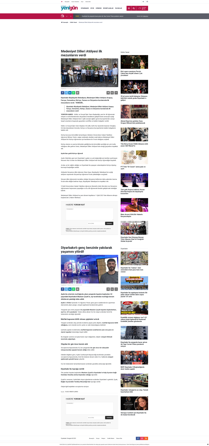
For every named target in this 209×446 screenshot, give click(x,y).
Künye (97, 438)
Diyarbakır (85, 8)
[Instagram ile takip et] (142, 438)
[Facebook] (62, 92)
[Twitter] (66, 92)
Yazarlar (118, 8)
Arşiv (82, 1)
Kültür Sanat (73, 22)
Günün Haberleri (75, 1)
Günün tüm (142, 16)
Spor (92, 8)
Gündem (98, 8)
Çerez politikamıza (140, 444)
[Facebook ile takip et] (138, 438)
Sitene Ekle (88, 1)
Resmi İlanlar (108, 8)
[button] (108, 92)
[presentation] (67, 16)
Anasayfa (65, 22)
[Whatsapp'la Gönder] (73, 92)
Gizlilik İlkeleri (110, 438)
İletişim (103, 438)
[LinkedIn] (70, 92)
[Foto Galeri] (147, 1)
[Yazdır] (77, 92)
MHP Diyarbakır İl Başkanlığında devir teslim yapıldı (96, 16)
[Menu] (128, 8)
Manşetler (67, 1)
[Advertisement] (104, 37)
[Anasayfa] (62, 1)
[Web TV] (143, 1)
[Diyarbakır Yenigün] (69, 8)
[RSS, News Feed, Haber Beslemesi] (146, 438)
